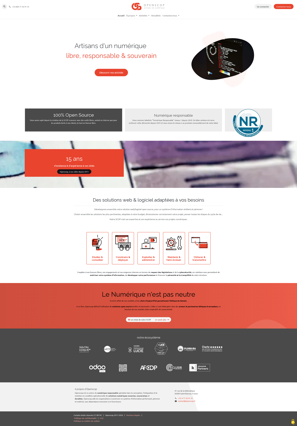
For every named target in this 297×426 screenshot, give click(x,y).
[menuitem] (121, 15)
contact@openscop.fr (186, 401)
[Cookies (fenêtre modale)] (293, 422)
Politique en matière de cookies (87, 421)
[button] (4, 6)
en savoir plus (161, 319)
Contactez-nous (283, 6)
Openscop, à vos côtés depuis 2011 (74, 171)
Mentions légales (133, 415)
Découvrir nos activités (111, 72)
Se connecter (263, 6)
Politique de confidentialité (85, 418)
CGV (101, 418)
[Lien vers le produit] (97, 243)
